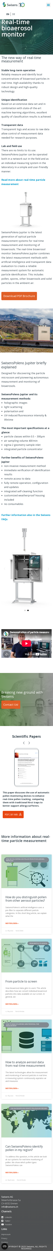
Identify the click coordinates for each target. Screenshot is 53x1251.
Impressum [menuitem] (5, 1234)
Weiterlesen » (11, 923)
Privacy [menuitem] (4, 1238)
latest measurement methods (23, 257)
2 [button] (28, 610)
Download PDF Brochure (19, 296)
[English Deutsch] (26, 14)
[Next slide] (48, 569)
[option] (26, 551)
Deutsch (13, 14)
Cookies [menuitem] (4, 1242)
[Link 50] (26, 871)
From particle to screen (21, 981)
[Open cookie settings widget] (4, 1246)
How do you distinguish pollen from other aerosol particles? (25, 898)
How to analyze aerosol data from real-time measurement (25, 1063)
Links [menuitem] (4, 1229)
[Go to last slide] (4, 569)
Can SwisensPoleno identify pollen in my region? (24, 1148)
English (8, 14)
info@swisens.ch (9, 1206)
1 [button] (25, 610)
